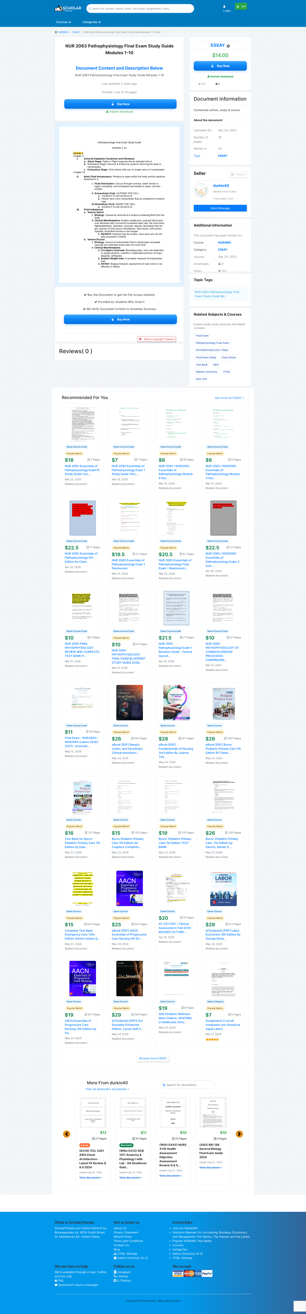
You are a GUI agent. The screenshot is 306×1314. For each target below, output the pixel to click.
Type (197, 155)
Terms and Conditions (128, 1241)
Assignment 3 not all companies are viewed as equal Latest (223, 1025)
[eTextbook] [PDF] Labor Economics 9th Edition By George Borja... (223, 934)
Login (227, 10)
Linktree (122, 1276)
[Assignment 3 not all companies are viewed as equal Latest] (223, 978)
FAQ (60, 1280)
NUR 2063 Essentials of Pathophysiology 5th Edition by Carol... (81, 557)
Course (198, 242)
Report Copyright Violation (158, 339)
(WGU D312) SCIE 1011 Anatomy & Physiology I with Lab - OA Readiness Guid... (133, 1159)
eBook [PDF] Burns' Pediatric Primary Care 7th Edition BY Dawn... (223, 749)
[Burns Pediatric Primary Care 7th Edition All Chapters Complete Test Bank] (129, 796)
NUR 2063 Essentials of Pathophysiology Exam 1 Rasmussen (128, 564)
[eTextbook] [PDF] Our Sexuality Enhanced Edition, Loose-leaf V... (127, 1025)
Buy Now (123, 104)
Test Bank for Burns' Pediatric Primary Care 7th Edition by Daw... (82, 843)
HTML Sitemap (127, 1253)
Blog (117, 1249)
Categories (90, 22)
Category (200, 249)
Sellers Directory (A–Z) (132, 1258)
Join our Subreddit (184, 1228)
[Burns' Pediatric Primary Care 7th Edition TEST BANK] (176, 796)
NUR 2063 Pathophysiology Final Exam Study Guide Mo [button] (217, 294)
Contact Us (121, 1245)
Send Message (220, 208)
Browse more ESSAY (153, 1058)
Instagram (124, 1272)
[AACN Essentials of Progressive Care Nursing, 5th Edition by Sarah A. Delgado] (82, 978)
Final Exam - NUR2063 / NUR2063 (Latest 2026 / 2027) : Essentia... (82, 742)
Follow (240, 174)
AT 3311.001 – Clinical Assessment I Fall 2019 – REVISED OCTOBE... (175, 928)
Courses (62, 22)
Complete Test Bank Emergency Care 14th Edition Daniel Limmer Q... (82, 934)
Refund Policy (123, 1236)
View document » (90, 1177)
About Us (120, 1228)
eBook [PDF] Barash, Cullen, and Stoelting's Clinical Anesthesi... (127, 749)
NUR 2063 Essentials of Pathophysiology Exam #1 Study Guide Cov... (82, 470)
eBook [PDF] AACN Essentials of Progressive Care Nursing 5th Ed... (129, 934)
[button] (66, 1134)
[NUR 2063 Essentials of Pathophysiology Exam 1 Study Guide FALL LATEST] (129, 423)
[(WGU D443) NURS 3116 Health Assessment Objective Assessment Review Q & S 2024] (173, 1112)
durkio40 (221, 185)
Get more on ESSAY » (229, 398)
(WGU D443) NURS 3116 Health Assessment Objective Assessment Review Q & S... (172, 1155)
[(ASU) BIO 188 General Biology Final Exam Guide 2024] (213, 1112)
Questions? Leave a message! (78, 1285)
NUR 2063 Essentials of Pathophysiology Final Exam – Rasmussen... (175, 564)
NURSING (63, 32)
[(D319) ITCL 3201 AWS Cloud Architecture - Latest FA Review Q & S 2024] (93, 1112)
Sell (243, 6)
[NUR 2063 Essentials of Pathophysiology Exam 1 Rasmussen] (129, 518)
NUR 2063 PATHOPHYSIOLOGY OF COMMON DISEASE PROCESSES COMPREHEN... (222, 652)
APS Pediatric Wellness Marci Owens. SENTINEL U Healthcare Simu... (175, 1018)
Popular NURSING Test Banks (192, 1241)
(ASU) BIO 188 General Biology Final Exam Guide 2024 (211, 1151)
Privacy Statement (126, 1232)
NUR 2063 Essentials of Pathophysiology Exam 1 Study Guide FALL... (128, 470)
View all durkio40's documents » (107, 1089)
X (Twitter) (123, 1280)
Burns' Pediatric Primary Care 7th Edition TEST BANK (175, 843)
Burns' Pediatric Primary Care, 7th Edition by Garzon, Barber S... (222, 843)
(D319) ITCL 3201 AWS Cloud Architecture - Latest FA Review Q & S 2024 (92, 1159)
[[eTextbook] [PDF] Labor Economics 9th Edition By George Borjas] (223, 888)
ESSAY (76, 32)
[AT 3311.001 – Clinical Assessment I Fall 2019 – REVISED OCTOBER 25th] (176, 888)
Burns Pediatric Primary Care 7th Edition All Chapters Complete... (128, 843)
